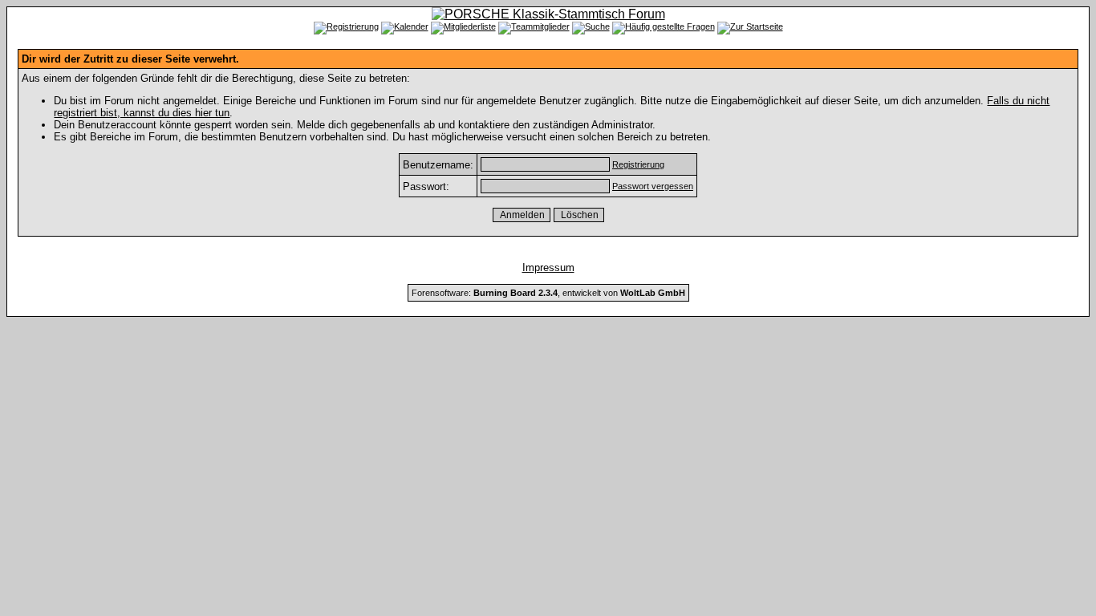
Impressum (548, 267)
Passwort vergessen (652, 186)
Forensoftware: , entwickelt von (548, 293)
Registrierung (638, 164)
